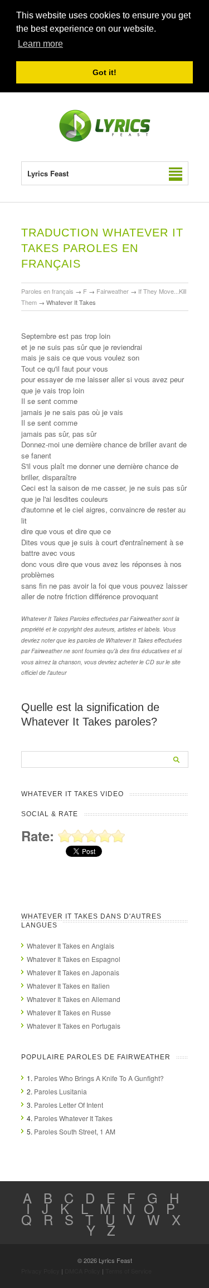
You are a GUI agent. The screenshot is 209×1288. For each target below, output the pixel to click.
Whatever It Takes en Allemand (73, 999)
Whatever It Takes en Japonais (73, 972)
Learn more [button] (40, 43)
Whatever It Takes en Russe (69, 1012)
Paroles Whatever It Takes (73, 1118)
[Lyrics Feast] (105, 139)
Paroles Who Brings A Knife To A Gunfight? (99, 1078)
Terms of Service (128, 1270)
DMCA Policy (82, 1270)
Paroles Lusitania (60, 1091)
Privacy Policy (40, 1270)
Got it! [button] (104, 72)
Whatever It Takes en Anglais (70, 945)
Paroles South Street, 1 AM (74, 1131)
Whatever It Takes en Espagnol (73, 959)
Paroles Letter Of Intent (68, 1104)
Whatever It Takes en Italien (68, 985)
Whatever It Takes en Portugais (73, 1025)
